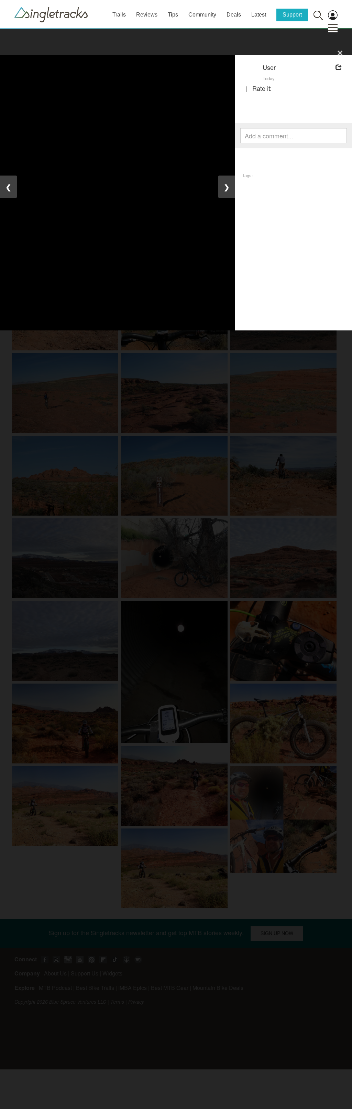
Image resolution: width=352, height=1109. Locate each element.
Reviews (146, 15)
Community (202, 15)
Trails (119, 15)
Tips (173, 15)
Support (292, 15)
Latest (258, 15)
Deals (234, 15)
